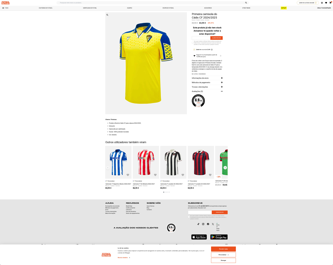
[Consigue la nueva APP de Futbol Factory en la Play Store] (219, 236)
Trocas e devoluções (111, 211)
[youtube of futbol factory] (217, 227)
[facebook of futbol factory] (208, 224)
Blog (148, 208)
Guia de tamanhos (131, 211)
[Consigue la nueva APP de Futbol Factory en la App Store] (199, 237)
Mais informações (110, 213)
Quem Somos (150, 206)
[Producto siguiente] (225, 167)
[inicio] (5, 2)
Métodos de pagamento (112, 208)
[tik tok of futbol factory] (198, 224)
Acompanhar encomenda (112, 206)
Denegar (223, 260)
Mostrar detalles (123, 257)
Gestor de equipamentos (133, 213)
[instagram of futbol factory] (203, 224)
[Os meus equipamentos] (322, 3)
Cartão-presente (130, 208)
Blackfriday (129, 206)
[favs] (326, 3)
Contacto (149, 209)
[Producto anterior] (108, 167)
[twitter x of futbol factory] (213, 224)
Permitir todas (223, 249)
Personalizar (222, 254)
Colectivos (129, 209)
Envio (106, 209)
